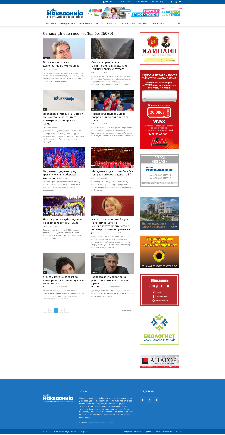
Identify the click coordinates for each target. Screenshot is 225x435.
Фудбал (46, 215)
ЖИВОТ (110, 23)
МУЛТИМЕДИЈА (139, 23)
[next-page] (66, 310)
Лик (45, 109)
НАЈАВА (162, 2)
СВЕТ (98, 23)
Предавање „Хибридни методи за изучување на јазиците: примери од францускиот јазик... (63, 118)
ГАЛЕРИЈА (49, 23)
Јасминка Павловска (99, 233)
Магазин (95, 58)
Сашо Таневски (49, 178)
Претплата (149, 431)
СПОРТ (123, 23)
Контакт (179, 431)
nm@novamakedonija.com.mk (100, 422)
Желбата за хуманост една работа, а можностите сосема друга (110, 280)
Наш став (95, 272)
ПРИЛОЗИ (157, 23)
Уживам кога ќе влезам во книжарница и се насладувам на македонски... (64, 280)
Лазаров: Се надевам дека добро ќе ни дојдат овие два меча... (110, 117)
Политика (47, 167)
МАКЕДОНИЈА (66, 23)
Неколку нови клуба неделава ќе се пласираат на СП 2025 (62, 221)
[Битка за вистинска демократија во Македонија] (64, 48)
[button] (179, 23)
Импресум (128, 431)
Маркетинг (138, 431)
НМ (44, 69)
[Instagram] (176, 2)
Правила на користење (165, 431)
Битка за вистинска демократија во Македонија (61, 64)
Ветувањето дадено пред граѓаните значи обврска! (59, 173)
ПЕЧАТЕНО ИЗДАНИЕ (142, 2)
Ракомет (95, 109)
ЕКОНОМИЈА (84, 23)
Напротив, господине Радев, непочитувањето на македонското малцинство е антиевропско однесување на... (111, 224)
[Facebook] (171, 2)
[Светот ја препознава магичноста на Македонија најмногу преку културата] (112, 48)
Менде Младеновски (99, 287)
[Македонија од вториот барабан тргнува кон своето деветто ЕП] (112, 157)
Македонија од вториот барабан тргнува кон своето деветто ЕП (112, 173)
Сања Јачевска (49, 287)
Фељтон (46, 58)
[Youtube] (180, 2)
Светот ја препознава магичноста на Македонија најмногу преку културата (109, 66)
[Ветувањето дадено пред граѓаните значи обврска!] (64, 157)
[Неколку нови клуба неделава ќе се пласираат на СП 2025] (64, 206)
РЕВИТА (155, 2)
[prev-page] (45, 310)
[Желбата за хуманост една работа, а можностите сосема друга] (112, 263)
